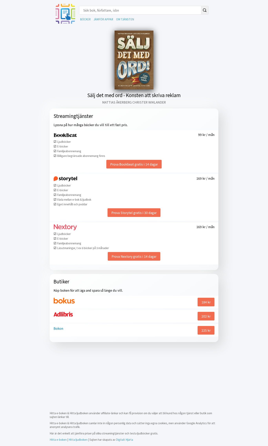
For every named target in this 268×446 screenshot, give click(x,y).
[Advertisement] (134, 373)
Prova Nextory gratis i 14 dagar (134, 256)
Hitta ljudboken (78, 439)
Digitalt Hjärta (124, 439)
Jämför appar (103, 19)
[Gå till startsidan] (65, 22)
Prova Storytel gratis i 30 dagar (134, 212)
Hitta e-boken (58, 439)
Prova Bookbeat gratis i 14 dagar (134, 164)
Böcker (85, 19)
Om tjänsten (125, 19)
